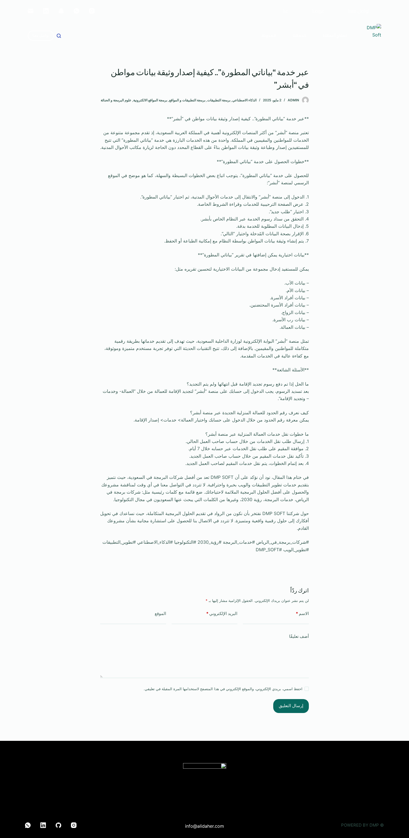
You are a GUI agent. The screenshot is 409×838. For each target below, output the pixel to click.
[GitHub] (58, 825)
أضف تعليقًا (299, 636)
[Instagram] (92, 11)
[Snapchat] (61, 11)
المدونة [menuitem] (269, 35)
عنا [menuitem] (285, 11)
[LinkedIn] (46, 11)
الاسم (302, 613)
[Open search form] (59, 36)
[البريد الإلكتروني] (30, 11)
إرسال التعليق (291, 705)
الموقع (160, 613)
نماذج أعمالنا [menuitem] (335, 35)
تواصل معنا (41, 35)
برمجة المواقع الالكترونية (150, 100)
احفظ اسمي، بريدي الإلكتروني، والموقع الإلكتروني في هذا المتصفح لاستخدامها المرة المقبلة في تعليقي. (223, 689)
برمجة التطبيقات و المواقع (187, 100)
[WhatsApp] (76, 11)
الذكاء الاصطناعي (244, 100)
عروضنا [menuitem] (318, 11)
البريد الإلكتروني (221, 613)
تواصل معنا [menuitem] (358, 11)
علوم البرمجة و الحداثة (116, 100)
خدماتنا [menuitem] (299, 35)
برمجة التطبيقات (218, 100)
